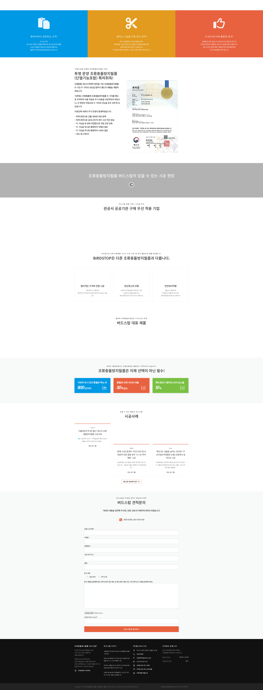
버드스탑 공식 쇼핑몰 (181, 4)
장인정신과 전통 (131, 285)
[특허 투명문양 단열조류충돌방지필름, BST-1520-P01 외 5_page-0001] (139, 227)
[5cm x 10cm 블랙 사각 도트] (131, 338)
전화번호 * (87, 546)
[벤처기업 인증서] (82, 227)
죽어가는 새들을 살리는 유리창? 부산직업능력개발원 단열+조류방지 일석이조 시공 (170, 454)
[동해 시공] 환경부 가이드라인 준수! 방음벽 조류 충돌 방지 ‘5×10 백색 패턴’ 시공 (131, 454)
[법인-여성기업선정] (158, 227)
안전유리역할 (171, 285)
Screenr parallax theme (168, 687)
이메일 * (86, 537)
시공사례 (92, 428)
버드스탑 (111, 4)
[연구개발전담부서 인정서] (101, 227)
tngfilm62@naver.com (144, 658)
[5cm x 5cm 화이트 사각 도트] (155, 338)
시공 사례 (134, 4)
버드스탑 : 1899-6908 (164, 4)
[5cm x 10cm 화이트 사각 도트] (178, 338)
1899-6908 (140, 654)
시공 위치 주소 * (89, 554)
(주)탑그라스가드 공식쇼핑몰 (144, 669)
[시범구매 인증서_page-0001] (120, 227)
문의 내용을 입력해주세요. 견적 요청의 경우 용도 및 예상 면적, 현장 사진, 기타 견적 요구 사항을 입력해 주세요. (118, 582)
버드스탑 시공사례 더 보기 (130, 482)
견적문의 (143, 4)
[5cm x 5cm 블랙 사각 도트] (108, 338)
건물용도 (131, 448)
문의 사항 (87, 573)
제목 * (86, 563)
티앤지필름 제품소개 (142, 673)
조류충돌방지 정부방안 (84, 670)
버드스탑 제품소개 (122, 4)
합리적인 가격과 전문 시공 (92, 285)
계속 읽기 (91, 446)
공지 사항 (152, 4)
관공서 (170, 448)
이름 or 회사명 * (89, 529)
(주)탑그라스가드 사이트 (143, 665)
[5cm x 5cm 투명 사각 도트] (84, 338)
